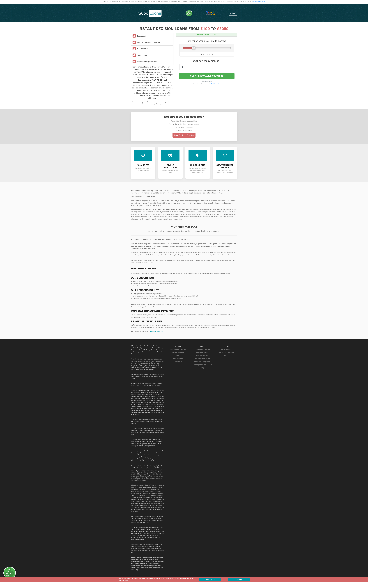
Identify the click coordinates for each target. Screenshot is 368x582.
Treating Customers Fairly (202, 365)
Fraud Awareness (202, 355)
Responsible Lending (202, 349)
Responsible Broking (202, 359)
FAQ (177, 355)
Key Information (202, 352)
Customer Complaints (202, 362)
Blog (202, 368)
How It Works (178, 359)
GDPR (226, 355)
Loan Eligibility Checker (184, 135)
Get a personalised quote (205, 76)
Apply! (232, 13)
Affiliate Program (178, 352)
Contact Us (178, 362)
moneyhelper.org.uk (259, 1)
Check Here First (215, 84)
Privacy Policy (226, 349)
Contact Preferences (178, 349)
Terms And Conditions (226, 352)
